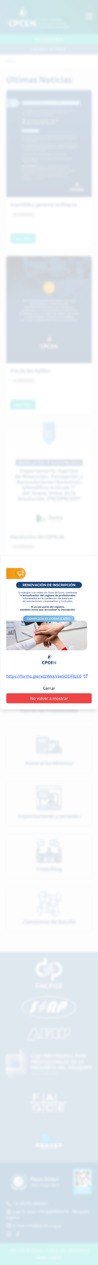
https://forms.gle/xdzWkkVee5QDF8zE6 (43, 676)
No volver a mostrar (49, 698)
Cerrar (49, 688)
